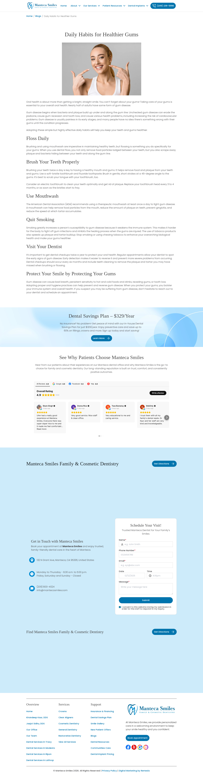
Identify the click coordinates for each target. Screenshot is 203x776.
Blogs (38, 16)
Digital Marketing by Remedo (134, 770)
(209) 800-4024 (46, 586)
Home (29, 16)
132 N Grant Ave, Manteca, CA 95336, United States (65, 560)
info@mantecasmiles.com (52, 590)
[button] (128, 747)
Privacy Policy (109, 770)
